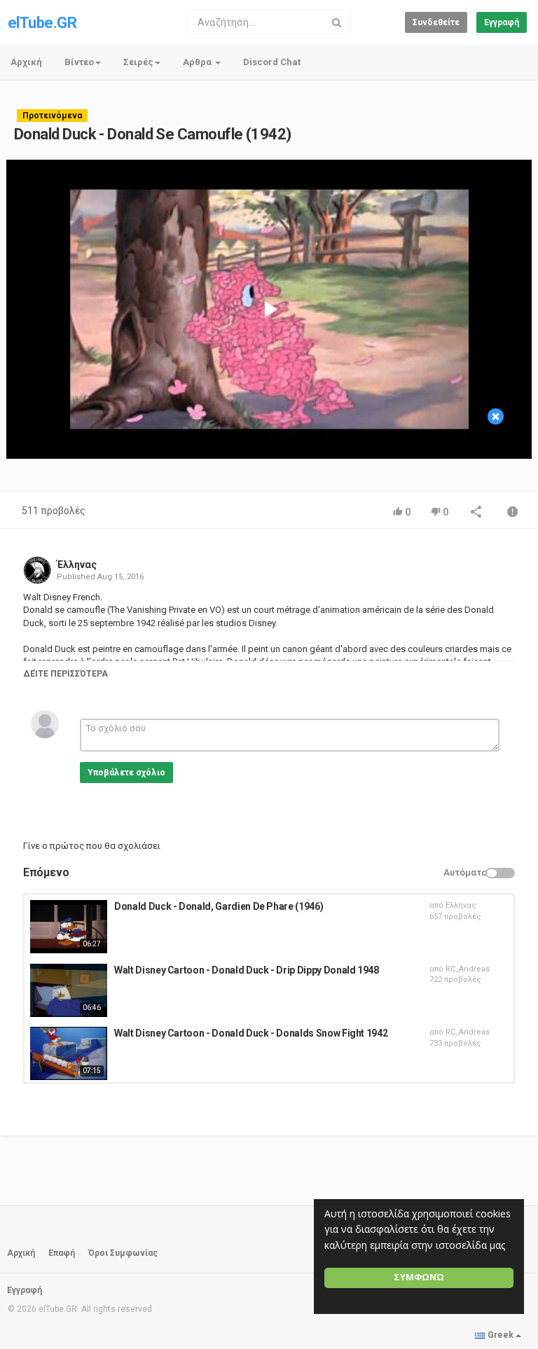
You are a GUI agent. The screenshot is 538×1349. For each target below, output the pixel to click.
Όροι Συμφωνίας (123, 1253)
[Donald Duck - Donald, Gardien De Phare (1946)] (68, 926)
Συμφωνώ (419, 1277)
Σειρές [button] (138, 62)
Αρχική (26, 62)
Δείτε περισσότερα (65, 674)
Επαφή (61, 1253)
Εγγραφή (501, 22)
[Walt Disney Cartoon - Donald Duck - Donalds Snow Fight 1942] (68, 1053)
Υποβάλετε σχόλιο (126, 772)
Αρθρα (198, 62)
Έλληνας (77, 564)
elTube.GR (42, 23)
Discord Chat (272, 62)
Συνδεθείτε (436, 22)
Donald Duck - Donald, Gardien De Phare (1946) (218, 906)
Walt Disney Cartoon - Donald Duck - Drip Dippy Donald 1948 (246, 970)
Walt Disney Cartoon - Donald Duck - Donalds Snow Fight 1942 (250, 1033)
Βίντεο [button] (79, 62)
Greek (500, 1335)
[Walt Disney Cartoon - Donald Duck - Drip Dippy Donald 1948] (68, 990)
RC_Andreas (468, 969)
